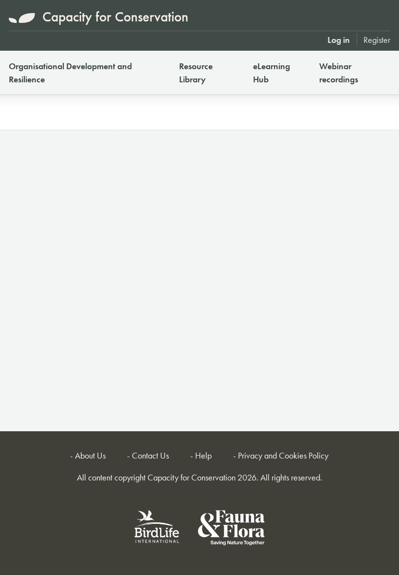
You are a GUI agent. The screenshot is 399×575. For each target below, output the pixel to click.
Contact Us (150, 455)
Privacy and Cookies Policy (283, 455)
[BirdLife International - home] (157, 529)
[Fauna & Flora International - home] (231, 529)
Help (203, 455)
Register (376, 39)
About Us (90, 455)
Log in (338, 39)
